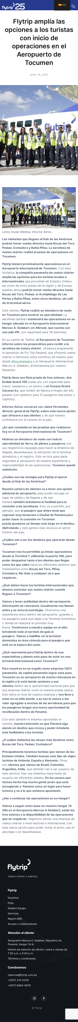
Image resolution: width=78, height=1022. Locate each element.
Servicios (13, 913)
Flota (11, 902)
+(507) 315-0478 (18, 980)
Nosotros (13, 897)
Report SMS (15, 918)
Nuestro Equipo (17, 908)
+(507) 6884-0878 (19, 985)
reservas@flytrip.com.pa (22, 974)
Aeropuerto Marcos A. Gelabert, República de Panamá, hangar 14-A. (34, 942)
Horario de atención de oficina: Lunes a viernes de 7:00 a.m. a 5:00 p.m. (37, 951)
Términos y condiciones (22, 958)
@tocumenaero (22, 361)
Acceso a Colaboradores (22, 923)
